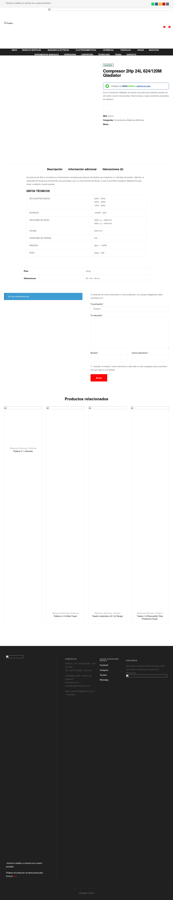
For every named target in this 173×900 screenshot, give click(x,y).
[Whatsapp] (152, 4)
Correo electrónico (140, 352)
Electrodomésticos (86, 50)
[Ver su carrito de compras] (167, 28)
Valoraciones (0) (112, 169)
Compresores (120, 120)
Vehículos (125, 50)
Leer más (14, 443)
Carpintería (87, 54)
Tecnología (104, 54)
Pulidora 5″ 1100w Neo (23, 451)
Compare (106, 108)
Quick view (32, 443)
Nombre (95, 352)
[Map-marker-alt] (167, 4)
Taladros (116, 613)
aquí (15, 876)
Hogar (140, 50)
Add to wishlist (20, 443)
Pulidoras (32, 448)
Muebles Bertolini (31, 50)
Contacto (131, 54)
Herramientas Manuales (46, 54)
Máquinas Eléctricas (58, 50)
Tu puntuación (97, 304)
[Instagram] (160, 4)
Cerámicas (108, 50)
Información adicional (82, 169)
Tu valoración (97, 315)
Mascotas (154, 50)
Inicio (14, 50)
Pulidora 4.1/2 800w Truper (65, 616)
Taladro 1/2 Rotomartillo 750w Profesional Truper (150, 617)
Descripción (54, 169)
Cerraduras (70, 54)
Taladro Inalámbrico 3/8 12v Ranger (107, 616)
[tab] (54, 168)
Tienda (118, 54)
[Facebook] (156, 4)
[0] (162, 28)
